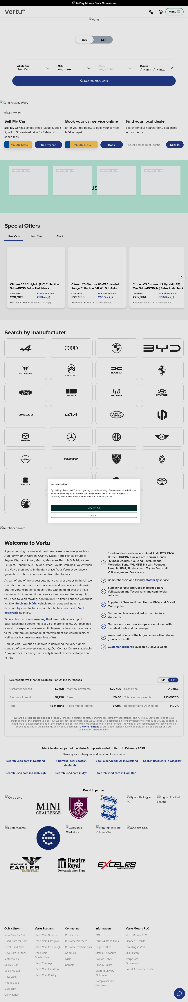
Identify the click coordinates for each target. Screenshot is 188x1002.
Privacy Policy (105, 496)
